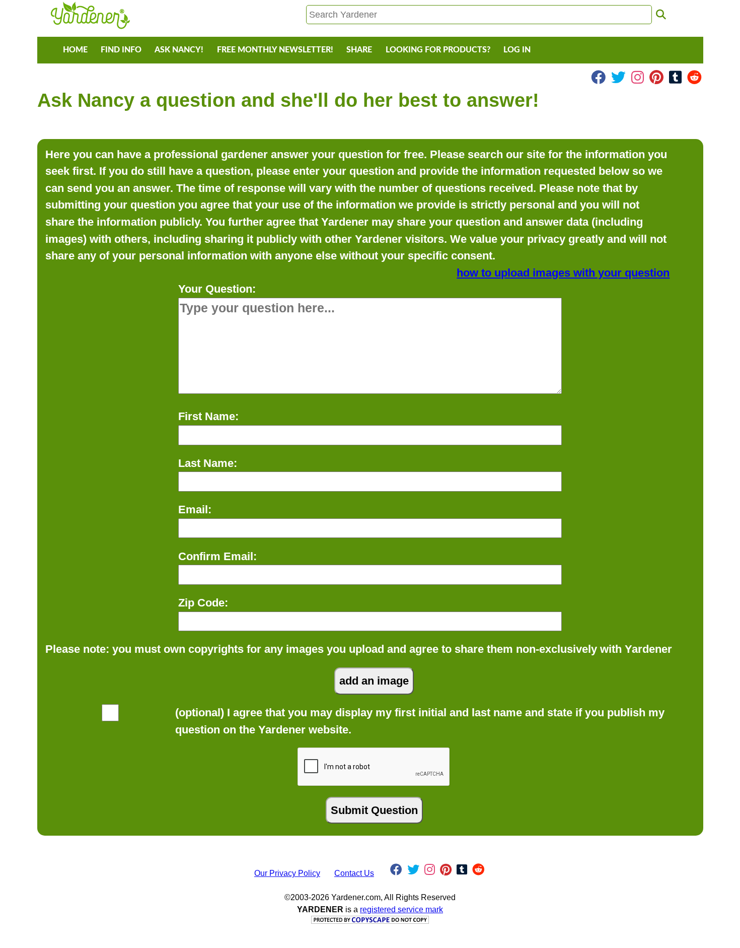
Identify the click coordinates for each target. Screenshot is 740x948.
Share (359, 50)
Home (75, 50)
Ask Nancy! (179, 50)
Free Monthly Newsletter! (275, 50)
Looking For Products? (438, 50)
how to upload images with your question (563, 272)
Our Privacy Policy (287, 873)
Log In (517, 50)
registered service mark (401, 909)
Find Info (121, 50)
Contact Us (354, 873)
